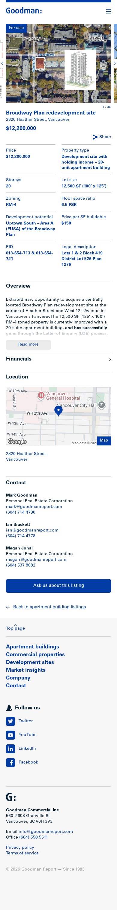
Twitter (26, 721)
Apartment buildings (32, 647)
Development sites (30, 662)
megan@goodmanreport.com (36, 560)
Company (18, 678)
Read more (28, 345)
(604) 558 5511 (33, 838)
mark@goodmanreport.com (34, 507)
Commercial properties (35, 655)
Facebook (28, 763)
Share (105, 137)
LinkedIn (27, 749)
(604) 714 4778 (20, 536)
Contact (16, 686)
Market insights (26, 670)
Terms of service (22, 853)
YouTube (28, 735)
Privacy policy (20, 848)
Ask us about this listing (58, 586)
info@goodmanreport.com (46, 832)
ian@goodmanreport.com (32, 531)
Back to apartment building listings (49, 607)
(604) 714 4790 (20, 513)
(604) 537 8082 (20, 566)
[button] (3, 63)
